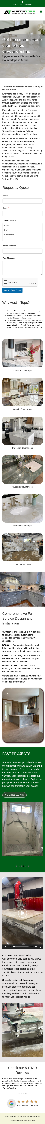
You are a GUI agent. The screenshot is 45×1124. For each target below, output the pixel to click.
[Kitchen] (22, 225)
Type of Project (9, 220)
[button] (22, 913)
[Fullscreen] (40, 947)
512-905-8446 (27, 5)
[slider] (20, 946)
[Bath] (22, 230)
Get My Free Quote (12, 290)
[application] (22, 913)
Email (6, 208)
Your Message (9, 258)
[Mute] (36, 947)
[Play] (5, 947)
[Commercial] (22, 234)
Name (5, 196)
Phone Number (9, 246)
